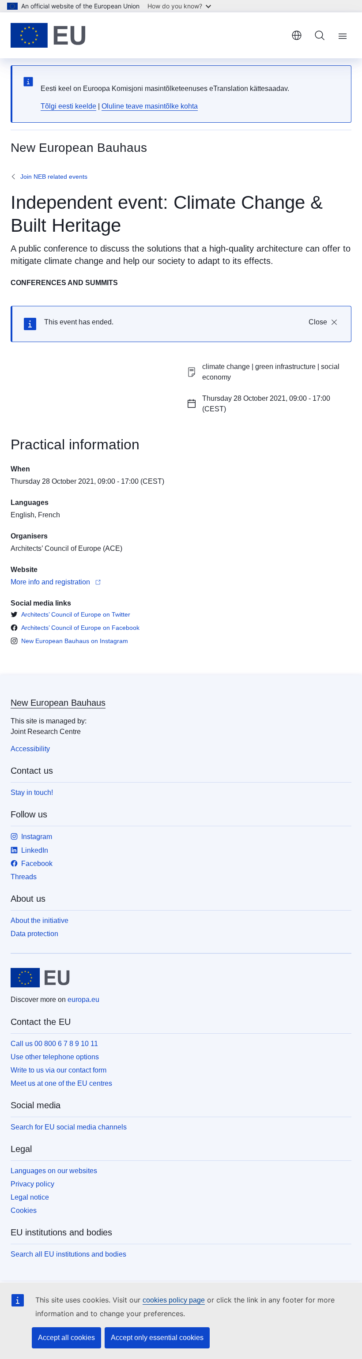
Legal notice (30, 1197)
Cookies (24, 1210)
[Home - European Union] (48, 35)
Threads (24, 877)
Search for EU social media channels (69, 1127)
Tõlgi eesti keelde (68, 106)
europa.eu (83, 999)
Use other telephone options (55, 1057)
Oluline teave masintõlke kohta (150, 106)
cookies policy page (174, 1300)
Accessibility (30, 749)
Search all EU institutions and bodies (68, 1254)
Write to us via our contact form (58, 1070)
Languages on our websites (54, 1171)
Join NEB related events (53, 176)
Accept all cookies (66, 1337)
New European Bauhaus (58, 703)
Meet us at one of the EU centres (61, 1083)
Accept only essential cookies (157, 1337)
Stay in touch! (32, 792)
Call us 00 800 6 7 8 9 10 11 (54, 1043)
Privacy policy (32, 1184)
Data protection (34, 933)
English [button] (296, 35)
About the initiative (39, 920)
